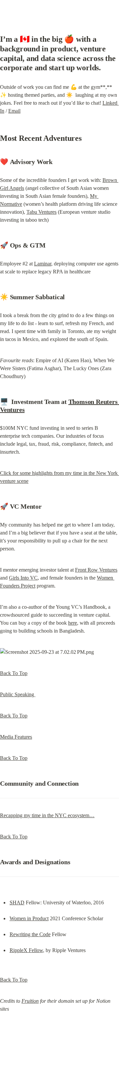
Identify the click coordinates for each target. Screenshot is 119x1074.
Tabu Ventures (41, 212)
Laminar (42, 263)
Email (14, 111)
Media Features (16, 737)
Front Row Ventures (96, 570)
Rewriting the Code (30, 934)
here (72, 623)
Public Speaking (17, 694)
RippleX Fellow (26, 950)
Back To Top (13, 673)
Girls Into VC (23, 578)
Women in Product (29, 918)
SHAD (17, 902)
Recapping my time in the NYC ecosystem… (47, 815)
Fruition (30, 1001)
